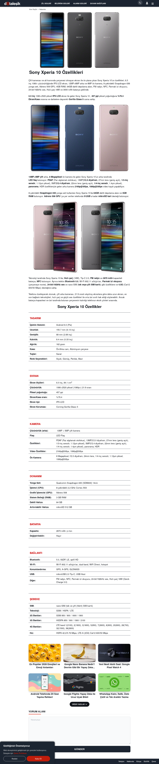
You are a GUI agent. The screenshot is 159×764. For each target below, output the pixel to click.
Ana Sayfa (33, 9)
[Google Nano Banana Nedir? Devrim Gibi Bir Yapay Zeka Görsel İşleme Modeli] (79, 653)
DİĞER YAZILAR (78, 704)
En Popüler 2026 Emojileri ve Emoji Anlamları (44, 666)
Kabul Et (38, 758)
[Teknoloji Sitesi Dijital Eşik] (12, 4)
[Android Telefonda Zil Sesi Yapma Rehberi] (45, 682)
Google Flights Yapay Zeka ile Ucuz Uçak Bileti (79, 695)
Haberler (42, 9)
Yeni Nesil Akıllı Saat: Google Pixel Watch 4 (114, 666)
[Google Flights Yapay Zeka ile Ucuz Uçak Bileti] (79, 682)
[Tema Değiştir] (140, 2)
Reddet (14, 758)
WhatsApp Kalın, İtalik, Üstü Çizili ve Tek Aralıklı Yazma (114, 695)
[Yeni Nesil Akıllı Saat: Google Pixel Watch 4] (114, 653)
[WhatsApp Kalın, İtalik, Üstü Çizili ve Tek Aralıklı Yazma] (114, 682)
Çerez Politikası (20, 753)
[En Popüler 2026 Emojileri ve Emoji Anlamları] (45, 653)
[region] (27, 753)
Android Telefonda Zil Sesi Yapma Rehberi (45, 695)
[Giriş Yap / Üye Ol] (152, 3)
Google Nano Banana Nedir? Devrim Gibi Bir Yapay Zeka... (79, 666)
